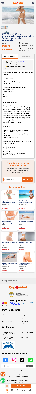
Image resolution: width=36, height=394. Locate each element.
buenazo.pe (25, 376)
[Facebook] (5, 360)
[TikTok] (22, 360)
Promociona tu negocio (26, 322)
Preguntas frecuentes (7, 321)
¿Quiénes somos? (6, 314)
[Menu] (3, 3)
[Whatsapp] (30, 360)
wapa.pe (18, 376)
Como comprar (26, 318)
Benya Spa (5, 32)
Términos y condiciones (25, 315)
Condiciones (26, 56)
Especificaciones (9, 56)
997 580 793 (21, 62)
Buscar (29, 366)
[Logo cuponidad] (18, 3)
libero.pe (11, 376)
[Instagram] (14, 360)
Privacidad (5, 318)
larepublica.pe (6, 374)
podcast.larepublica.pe (19, 374)
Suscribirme (27, 179)
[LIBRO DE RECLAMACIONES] (8, 345)
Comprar (21, 386)
